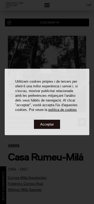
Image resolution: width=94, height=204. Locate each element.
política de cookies (62, 109)
